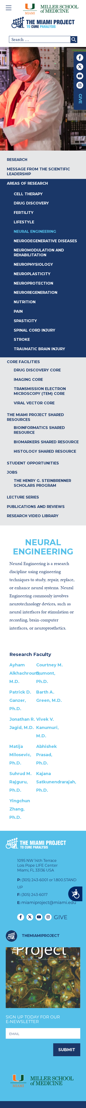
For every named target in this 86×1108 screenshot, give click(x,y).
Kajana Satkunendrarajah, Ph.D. (56, 782)
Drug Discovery (31, 203)
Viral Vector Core (34, 403)
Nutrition (25, 302)
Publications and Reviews (36, 506)
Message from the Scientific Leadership (38, 171)
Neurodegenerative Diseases (45, 241)
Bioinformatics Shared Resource (39, 430)
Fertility (23, 212)
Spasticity (25, 321)
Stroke (22, 339)
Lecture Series (23, 497)
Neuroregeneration (35, 292)
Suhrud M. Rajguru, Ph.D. (20, 782)
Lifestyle (24, 222)
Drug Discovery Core (37, 370)
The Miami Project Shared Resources (35, 417)
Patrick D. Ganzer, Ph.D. (20, 700)
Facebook (79, 57)
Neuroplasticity (32, 274)
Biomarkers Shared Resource (46, 442)
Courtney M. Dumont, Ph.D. (49, 673)
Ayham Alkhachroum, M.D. (24, 673)
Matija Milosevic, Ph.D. (20, 755)
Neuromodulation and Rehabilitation (39, 252)
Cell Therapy (28, 194)
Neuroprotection (33, 283)
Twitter (79, 66)
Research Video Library (32, 516)
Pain (18, 311)
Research (17, 159)
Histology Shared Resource (45, 451)
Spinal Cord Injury (34, 330)
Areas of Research (27, 183)
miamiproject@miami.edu (48, 902)
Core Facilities (23, 362)
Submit (66, 1049)
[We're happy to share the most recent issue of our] (43, 984)
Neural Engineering (35, 231)
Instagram (79, 85)
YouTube (79, 76)
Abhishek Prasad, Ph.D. (46, 755)
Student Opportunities (33, 463)
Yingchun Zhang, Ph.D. (19, 809)
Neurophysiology (33, 264)
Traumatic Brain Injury (39, 349)
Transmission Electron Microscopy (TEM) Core (40, 391)
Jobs (12, 472)
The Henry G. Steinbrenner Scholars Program (42, 483)
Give (80, 99)
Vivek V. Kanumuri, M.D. (47, 727)
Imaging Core (28, 379)
